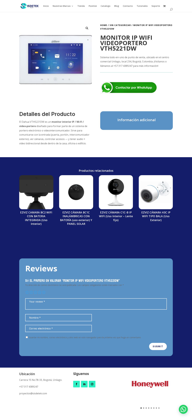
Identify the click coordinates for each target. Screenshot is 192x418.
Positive (93, 6)
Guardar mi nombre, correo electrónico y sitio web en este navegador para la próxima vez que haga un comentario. (85, 337)
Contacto (128, 6)
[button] (87, 28)
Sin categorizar (120, 25)
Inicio (46, 6)
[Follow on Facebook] (76, 384)
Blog (116, 6)
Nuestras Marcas (61, 6)
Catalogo (105, 6)
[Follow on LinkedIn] (84, 384)
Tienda (81, 6)
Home (103, 25)
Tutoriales (142, 6)
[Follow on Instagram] (92, 384)
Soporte (156, 6)
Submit (158, 346)
